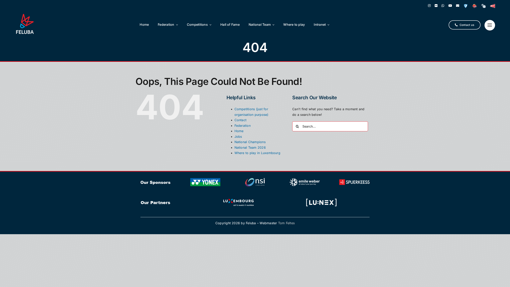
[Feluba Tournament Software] (465, 6)
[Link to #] (489, 25)
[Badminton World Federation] (492, 6)
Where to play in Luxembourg (257, 153)
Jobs (238, 137)
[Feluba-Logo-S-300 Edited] (25, 16)
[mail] (457, 5)
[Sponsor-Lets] (238, 199)
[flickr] (436, 5)
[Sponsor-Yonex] (205, 178)
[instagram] (429, 5)
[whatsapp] (442, 5)
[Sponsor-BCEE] (354, 178)
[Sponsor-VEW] (305, 178)
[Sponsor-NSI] (255, 178)
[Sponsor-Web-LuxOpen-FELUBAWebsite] (321, 199)
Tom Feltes (286, 223)
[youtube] (450, 5)
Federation (242, 126)
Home (239, 131)
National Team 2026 (250, 147)
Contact (240, 120)
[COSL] (474, 6)
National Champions (250, 142)
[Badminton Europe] (483, 6)
